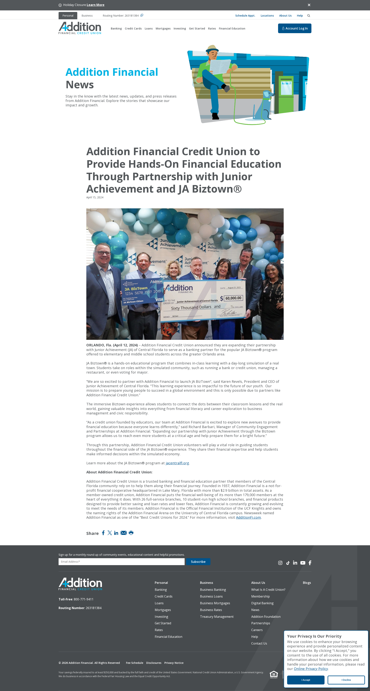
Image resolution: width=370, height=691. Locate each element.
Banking (116, 28)
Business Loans (211, 596)
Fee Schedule (134, 663)
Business (206, 583)
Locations (267, 15)
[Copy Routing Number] (141, 15)
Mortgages (163, 28)
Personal (161, 583)
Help (300, 15)
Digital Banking (262, 603)
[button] (168, 583)
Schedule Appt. (245, 15)
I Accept (306, 680)
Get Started (197, 28)
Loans (149, 28)
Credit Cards (133, 28)
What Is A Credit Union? (268, 590)
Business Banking (213, 590)
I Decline (346, 680)
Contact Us (259, 643)
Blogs (307, 583)
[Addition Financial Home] (80, 584)
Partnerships (260, 623)
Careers (257, 630)
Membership (260, 596)
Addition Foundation (266, 617)
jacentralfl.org (177, 463)
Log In (297, 28)
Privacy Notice (173, 663)
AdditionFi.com (248, 517)
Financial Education (232, 28)
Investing (180, 28)
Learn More (95, 5)
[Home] (80, 28)
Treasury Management (217, 617)
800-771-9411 (83, 599)
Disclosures (153, 663)
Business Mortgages (215, 603)
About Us (285, 15)
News (255, 610)
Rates (212, 28)
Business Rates (211, 610)
